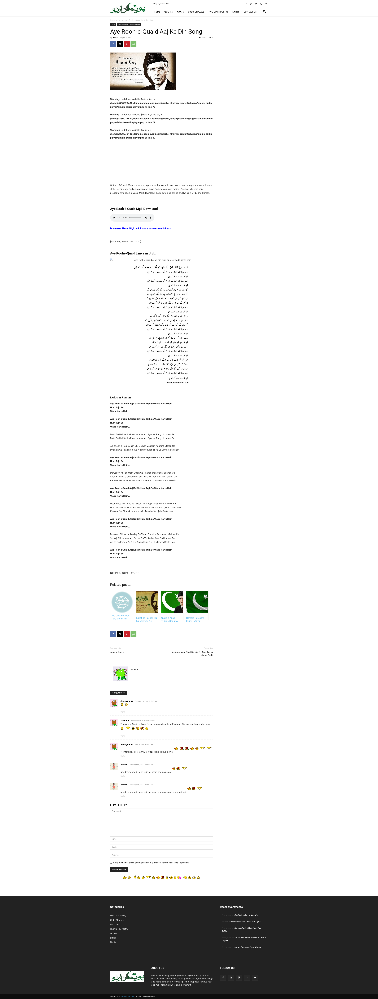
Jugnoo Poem (117, 652)
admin (115, 37)
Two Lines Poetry (218, 11)
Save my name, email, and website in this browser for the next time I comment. (151, 862)
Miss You (114, 924)
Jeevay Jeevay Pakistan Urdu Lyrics (246, 921)
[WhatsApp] (133, 44)
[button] (264, 11)
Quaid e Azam (135, 24)
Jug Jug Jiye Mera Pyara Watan (247, 947)
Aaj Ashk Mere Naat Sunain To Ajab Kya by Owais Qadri (192, 654)
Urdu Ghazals (196, 11)
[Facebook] (246, 4)
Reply (122, 712)
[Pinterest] (256, 4)
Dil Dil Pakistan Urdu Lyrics (246, 915)
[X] (261, 4)
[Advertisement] (161, 161)
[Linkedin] (251, 4)
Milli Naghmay (123, 24)
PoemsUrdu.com (127, 996)
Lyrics (235, 11)
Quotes (168, 11)
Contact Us (250, 11)
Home (157, 11)
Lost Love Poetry (118, 915)
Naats (180, 11)
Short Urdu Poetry (119, 928)
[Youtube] (265, 4)
